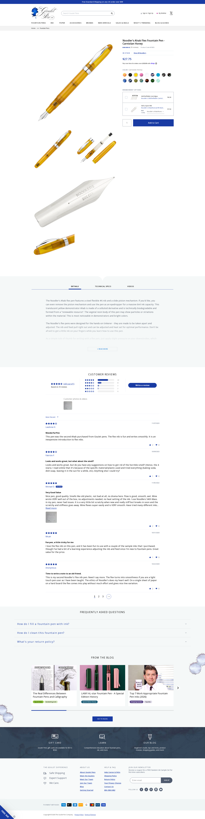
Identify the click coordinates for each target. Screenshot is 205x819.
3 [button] (103, 596)
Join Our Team (86, 783)
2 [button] (98, 596)
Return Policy (109, 779)
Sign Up (166, 780)
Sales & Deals (122, 23)
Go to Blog (102, 719)
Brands (89, 23)
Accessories (76, 23)
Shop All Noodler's (140, 53)
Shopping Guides (136, 702)
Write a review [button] (142, 385)
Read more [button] (51, 508)
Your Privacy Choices (112, 783)
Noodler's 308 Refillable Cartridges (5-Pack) (126, 97)
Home (33, 28)
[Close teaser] (14, 816)
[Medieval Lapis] (130, 81)
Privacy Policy (79, 815)
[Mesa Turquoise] (141, 81)
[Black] (130, 75)
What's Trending (142, 23)
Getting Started (86, 790)
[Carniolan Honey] (136, 75)
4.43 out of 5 (68, 384)
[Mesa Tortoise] (136, 81)
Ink (52, 23)
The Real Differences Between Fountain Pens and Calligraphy (50, 695)
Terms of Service (90, 815)
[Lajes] (169, 75)
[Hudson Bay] (158, 75)
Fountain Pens (38, 23)
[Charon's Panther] (141, 75)
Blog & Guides (162, 23)
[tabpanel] (102, 327)
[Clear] (147, 75)
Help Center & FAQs (112, 772)
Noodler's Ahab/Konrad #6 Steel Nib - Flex (126, 109)
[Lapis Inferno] (125, 81)
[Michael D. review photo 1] (51, 517)
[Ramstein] (147, 81)
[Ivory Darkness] (164, 75)
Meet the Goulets (87, 776)
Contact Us (109, 786)
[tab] (75, 287)
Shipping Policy (110, 776)
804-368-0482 (109, 790)
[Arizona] (125, 75)
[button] (89, 380)
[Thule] (152, 81)
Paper (62, 23)
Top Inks (148, 702)
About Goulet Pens (87, 772)
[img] (51, 423)
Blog (82, 786)
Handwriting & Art (51, 702)
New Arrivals (104, 23)
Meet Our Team (86, 779)
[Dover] (152, 75)
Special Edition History (89, 702)
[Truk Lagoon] (158, 81)
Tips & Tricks (38, 702)
